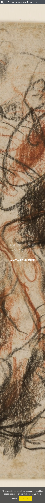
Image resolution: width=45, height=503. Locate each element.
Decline (14, 498)
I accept (25, 498)
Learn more (36, 494)
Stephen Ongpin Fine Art (22, 2)
